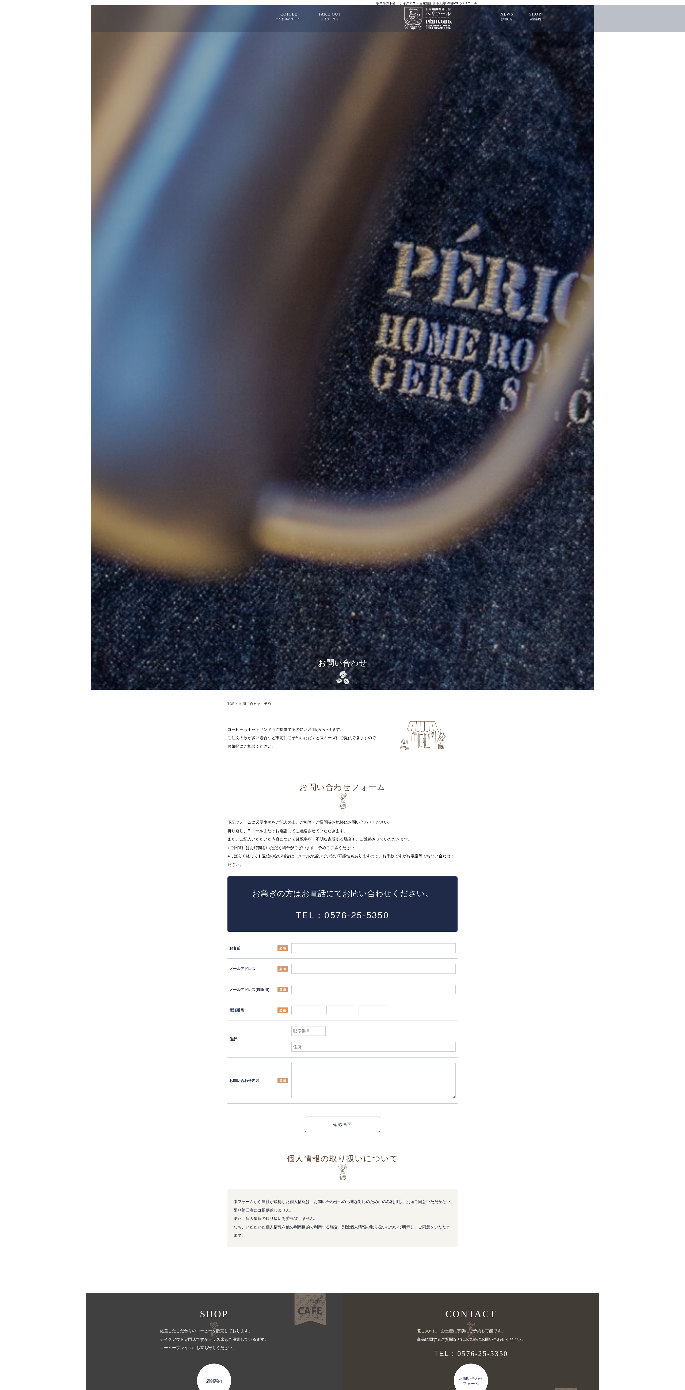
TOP (231, 703)
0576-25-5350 (356, 914)
